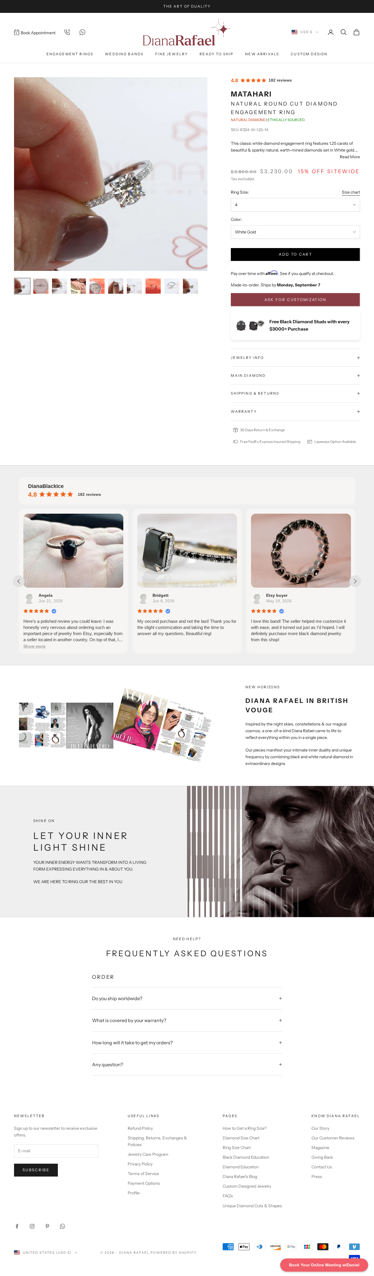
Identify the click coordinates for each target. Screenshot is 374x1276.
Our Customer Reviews (332, 1138)
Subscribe (35, 1169)
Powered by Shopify (173, 1253)
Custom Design (309, 54)
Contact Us (321, 1167)
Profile (134, 1193)
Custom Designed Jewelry (247, 1186)
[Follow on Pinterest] (47, 1226)
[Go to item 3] (59, 286)
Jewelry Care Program (148, 1154)
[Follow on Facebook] (17, 1226)
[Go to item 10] (190, 286)
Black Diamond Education (246, 1157)
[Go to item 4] (78, 286)
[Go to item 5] (97, 286)
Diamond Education (241, 1167)
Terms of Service (143, 1173)
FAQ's (228, 1195)
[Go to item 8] (153, 286)
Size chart (351, 192)
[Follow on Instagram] (32, 1226)
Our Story (320, 1128)
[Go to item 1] (22, 286)
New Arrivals (262, 54)
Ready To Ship (216, 54)
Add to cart (295, 254)
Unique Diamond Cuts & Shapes (252, 1205)
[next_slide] (355, 581)
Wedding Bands (124, 54)
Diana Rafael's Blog (240, 1176)
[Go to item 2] (41, 286)
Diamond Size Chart (241, 1138)
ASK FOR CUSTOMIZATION (295, 299)
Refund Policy (140, 1128)
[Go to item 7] (134, 286)
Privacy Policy (140, 1164)
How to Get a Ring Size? (244, 1128)
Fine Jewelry (171, 54)
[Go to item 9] (172, 286)
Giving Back (322, 1157)
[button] (294, 646)
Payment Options (144, 1183)
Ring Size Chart (237, 1147)
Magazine (320, 1147)
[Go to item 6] (116, 286)
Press (316, 1176)
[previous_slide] (19, 581)
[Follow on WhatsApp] (62, 1226)
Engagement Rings (70, 54)
